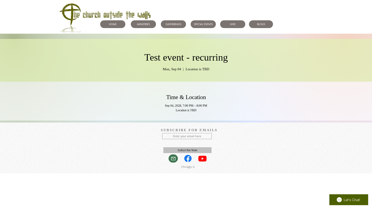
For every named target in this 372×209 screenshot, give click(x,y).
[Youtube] (202, 158)
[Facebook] (188, 158)
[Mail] (173, 158)
